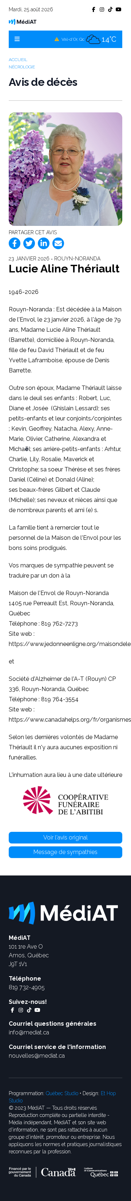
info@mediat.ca (29, 1032)
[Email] (58, 243)
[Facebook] (14, 243)
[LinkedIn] (43, 243)
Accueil (18, 59)
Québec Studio (62, 1093)
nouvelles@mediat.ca (37, 1055)
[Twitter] (29, 243)
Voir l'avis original (65, 837)
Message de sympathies (65, 852)
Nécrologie (22, 66)
